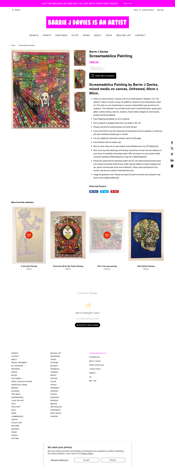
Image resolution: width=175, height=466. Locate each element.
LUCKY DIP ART (17, 400)
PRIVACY (14, 435)
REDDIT (53, 375)
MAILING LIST (55, 353)
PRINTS (14, 372)
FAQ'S (13, 410)
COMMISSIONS (17, 416)
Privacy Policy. (87, 453)
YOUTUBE (54, 362)
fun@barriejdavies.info (97, 353)
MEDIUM (53, 403)
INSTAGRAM (55, 356)
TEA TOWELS (16, 378)
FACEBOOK (54, 369)
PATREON (54, 400)
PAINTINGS (15, 369)
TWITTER (54, 378)
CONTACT (15, 356)
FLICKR (53, 381)
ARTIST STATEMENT (19, 362)
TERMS (14, 432)
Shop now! (128, 3)
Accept (86, 460)
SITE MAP (15, 438)
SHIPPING (15, 429)
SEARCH (34, 35)
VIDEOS (14, 419)
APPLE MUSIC (55, 413)
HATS (13, 403)
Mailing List (124, 35)
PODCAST (54, 391)
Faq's (109, 35)
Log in (136, 10)
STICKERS (15, 391)
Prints (47, 35)
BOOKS (14, 375)
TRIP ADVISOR (56, 407)
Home (13, 45)
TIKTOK (53, 359)
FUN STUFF (15, 407)
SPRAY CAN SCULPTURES (21, 381)
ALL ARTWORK (17, 365)
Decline (113, 460)
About (98, 35)
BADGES (14, 388)
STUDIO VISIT (16, 422)
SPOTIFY (53, 394)
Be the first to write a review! (87, 325)
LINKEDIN (54, 416)
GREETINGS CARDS (19, 384)
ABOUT (14, 359)
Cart (162, 10)
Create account (148, 10)
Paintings (61, 35)
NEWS (13, 413)
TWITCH (53, 384)
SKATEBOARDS (17, 397)
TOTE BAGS (15, 394)
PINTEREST (54, 388)
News (86, 35)
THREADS (54, 372)
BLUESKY (54, 365)
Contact (140, 35)
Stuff (75, 35)
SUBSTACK (54, 397)
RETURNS (15, 425)
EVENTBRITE (55, 410)
